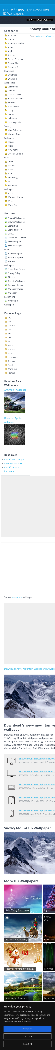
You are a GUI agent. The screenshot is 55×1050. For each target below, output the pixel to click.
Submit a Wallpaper (16, 281)
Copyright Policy (15, 229)
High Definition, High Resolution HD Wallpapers (25, 11)
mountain (17, 597)
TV (9, 181)
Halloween (12, 118)
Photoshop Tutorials (17, 269)
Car (9, 329)
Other (10, 161)
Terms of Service (15, 285)
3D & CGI (12, 35)
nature (11, 353)
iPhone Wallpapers (16, 257)
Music (10, 145)
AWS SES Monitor (13, 463)
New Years (13, 149)
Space (10, 169)
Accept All (27, 1028)
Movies (11, 142)
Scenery (11, 361)
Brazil (10, 365)
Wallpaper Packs (15, 197)
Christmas (12, 75)
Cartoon (11, 325)
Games (11, 114)
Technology (13, 177)
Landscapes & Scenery (44, 36)
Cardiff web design (14, 459)
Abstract (11, 39)
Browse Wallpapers (16, 222)
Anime (11, 47)
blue (10, 333)
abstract (11, 349)
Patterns (12, 165)
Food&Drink (13, 106)
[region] (27, 1026)
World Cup (12, 205)
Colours (11, 90)
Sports (11, 173)
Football (11, 372)
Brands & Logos (15, 59)
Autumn (11, 55)
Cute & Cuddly (14, 94)
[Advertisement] (27, 505)
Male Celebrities (15, 130)
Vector (11, 193)
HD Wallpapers (14, 241)
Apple (10, 51)
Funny (10, 110)
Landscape (13, 357)
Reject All (27, 1044)
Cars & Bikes (13, 63)
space (10, 345)
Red (9, 321)
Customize (27, 1036)
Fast (10, 337)
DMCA (11, 233)
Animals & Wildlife (16, 43)
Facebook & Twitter (17, 237)
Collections (13, 86)
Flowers (11, 102)
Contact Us (13, 225)
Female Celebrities (16, 98)
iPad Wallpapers (15, 253)
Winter (11, 201)
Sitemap (11, 277)
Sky (9, 317)
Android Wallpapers (16, 218)
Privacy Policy (14, 273)
